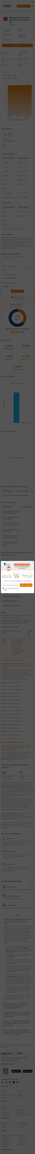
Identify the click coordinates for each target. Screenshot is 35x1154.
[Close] (32, 562)
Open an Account (26, 585)
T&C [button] (6, 590)
